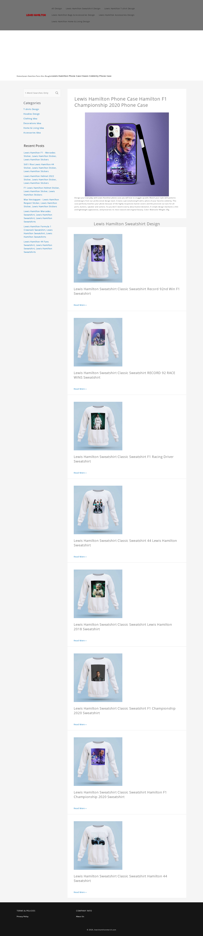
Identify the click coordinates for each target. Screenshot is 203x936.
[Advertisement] (101, 51)
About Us (80, 916)
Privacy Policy (22, 916)
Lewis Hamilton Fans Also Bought (37, 76)
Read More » (80, 305)
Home (19, 76)
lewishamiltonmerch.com (105, 930)
